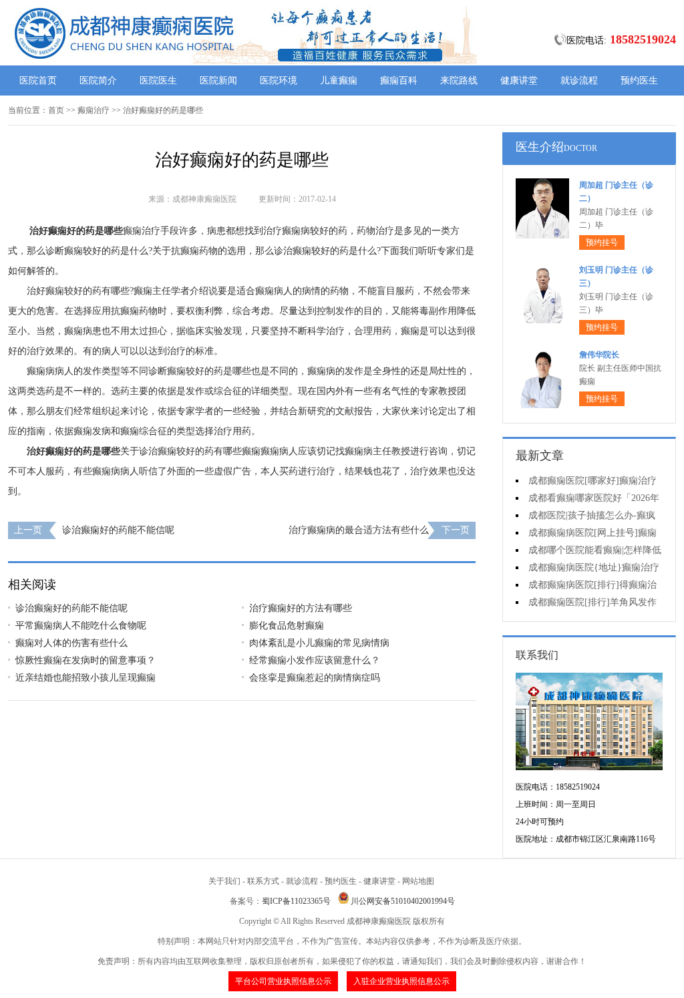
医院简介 (98, 80)
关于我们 (224, 881)
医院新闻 (218, 80)
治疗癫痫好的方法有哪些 (300, 608)
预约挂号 (602, 242)
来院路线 (459, 80)
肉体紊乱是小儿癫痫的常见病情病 (319, 643)
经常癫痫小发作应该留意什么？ (314, 660)
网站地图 (418, 881)
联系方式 (263, 881)
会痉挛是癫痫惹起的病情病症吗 (314, 678)
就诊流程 (579, 80)
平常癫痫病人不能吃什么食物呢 (80, 626)
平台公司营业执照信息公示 (283, 981)
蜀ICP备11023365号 (296, 901)
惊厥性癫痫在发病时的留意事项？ (85, 660)
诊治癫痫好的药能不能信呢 (118, 530)
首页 (56, 110)
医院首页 (38, 80)
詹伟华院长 (599, 354)
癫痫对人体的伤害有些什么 (71, 643)
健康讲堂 (519, 80)
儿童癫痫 (338, 80)
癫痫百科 (398, 80)
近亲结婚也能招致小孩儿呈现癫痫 (85, 678)
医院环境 (278, 80)
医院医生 (158, 80)
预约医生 (639, 80)
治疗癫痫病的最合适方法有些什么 (359, 530)
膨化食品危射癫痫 (286, 626)
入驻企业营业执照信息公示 (401, 981)
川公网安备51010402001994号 (403, 901)
